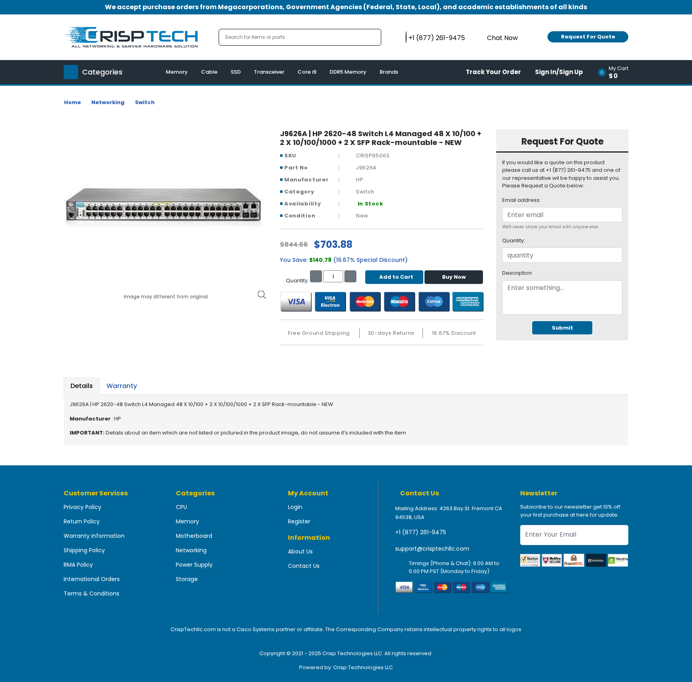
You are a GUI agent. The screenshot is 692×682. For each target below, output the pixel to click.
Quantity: (513, 240)
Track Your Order (493, 72)
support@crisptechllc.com (432, 549)
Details (81, 385)
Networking (108, 102)
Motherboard (194, 536)
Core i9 (307, 72)
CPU (181, 507)
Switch (145, 102)
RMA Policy (78, 565)
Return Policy (82, 521)
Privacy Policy (82, 507)
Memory (177, 72)
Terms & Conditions (91, 593)
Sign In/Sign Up (559, 72)
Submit (562, 328)
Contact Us (304, 566)
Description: (517, 273)
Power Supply (194, 565)
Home (72, 102)
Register (299, 521)
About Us (300, 551)
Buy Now (454, 277)
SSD (236, 72)
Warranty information (94, 536)
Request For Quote (588, 36)
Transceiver (269, 72)
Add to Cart (396, 277)
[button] (615, 72)
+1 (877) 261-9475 (420, 532)
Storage (187, 579)
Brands (389, 72)
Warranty (122, 385)
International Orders (92, 579)
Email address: (521, 200)
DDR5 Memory (348, 72)
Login (295, 507)
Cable (209, 72)
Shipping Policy (84, 550)
